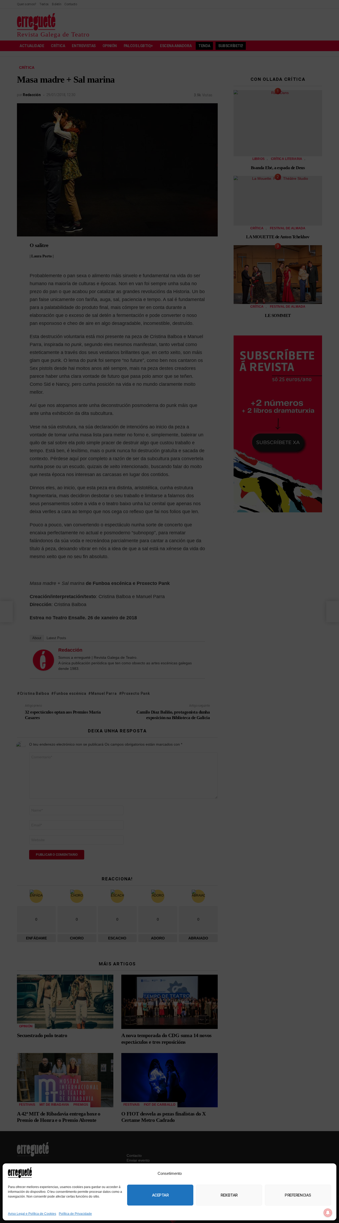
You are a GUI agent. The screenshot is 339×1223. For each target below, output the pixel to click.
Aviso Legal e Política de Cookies (32, 1214)
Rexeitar (229, 1195)
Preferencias (298, 1195)
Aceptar (160, 1195)
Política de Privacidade (75, 1214)
